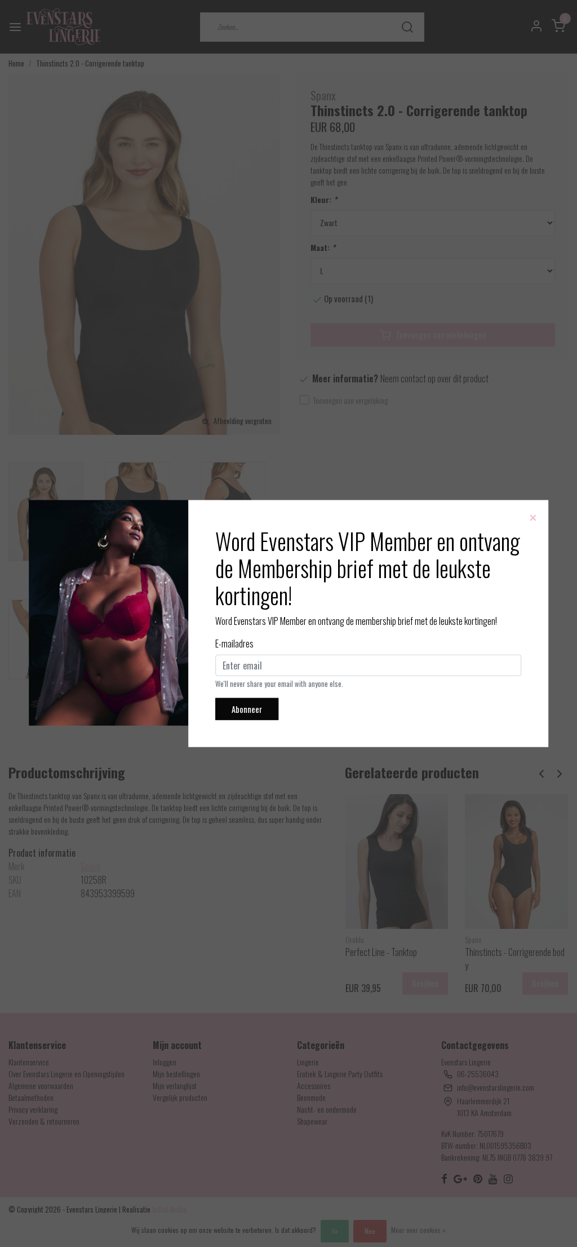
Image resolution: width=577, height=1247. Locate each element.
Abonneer (247, 709)
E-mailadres (234, 643)
